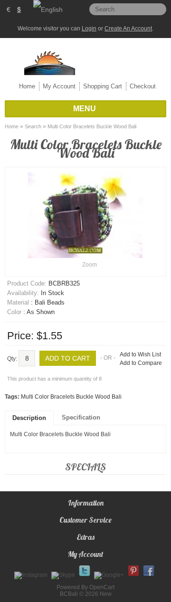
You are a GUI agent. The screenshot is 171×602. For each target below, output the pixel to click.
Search (33, 126)
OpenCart (101, 587)
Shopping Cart (102, 86)
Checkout (143, 86)
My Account (59, 86)
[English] (48, 9)
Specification (81, 417)
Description (29, 417)
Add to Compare (141, 363)
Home (27, 86)
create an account (128, 28)
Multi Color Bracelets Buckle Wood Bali (92, 126)
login (89, 28)
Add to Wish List (140, 354)
